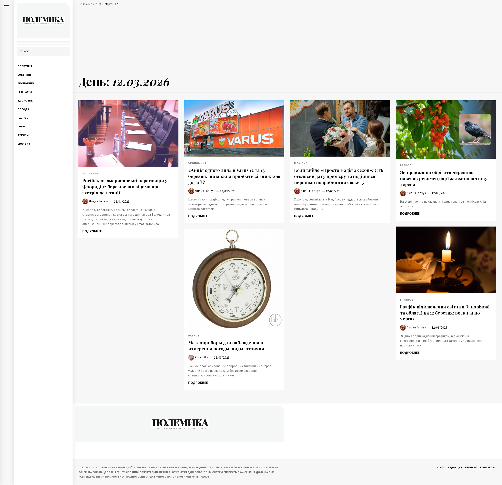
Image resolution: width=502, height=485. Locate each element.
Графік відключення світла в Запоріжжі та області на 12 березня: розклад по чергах (445, 313)
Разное (23, 118)
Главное (406, 299)
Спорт (22, 126)
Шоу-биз (24, 143)
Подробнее (92, 231)
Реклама (471, 467)
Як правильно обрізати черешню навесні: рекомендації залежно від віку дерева (443, 178)
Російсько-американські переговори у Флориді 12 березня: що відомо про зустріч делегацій (124, 187)
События (24, 74)
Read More (128, 134)
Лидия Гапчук (98, 201)
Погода (23, 109)
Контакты (487, 467)
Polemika (201, 357)
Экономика (26, 83)
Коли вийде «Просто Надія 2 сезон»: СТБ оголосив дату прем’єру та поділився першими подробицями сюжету (339, 176)
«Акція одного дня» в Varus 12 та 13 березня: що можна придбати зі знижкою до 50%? (234, 176)
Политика (25, 66)
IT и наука (25, 92)
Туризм (23, 135)
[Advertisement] (287, 42)
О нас (441, 467)
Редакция (455, 467)
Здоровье (25, 100)
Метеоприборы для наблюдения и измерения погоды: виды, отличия (226, 346)
